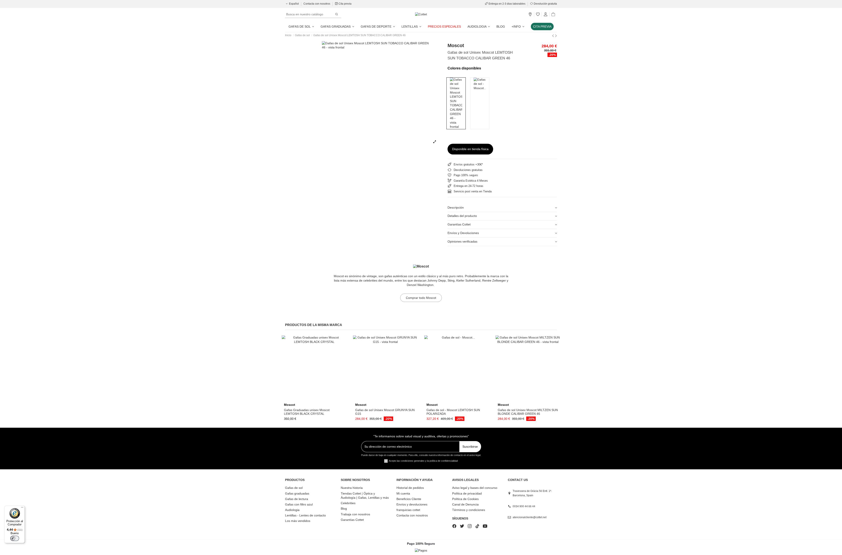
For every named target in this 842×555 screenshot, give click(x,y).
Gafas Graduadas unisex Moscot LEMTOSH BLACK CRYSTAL (307, 411)
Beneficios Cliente (408, 499)
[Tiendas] (530, 14)
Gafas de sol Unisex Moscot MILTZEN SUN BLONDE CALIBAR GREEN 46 (528, 411)
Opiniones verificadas (462, 241)
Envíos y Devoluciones (463, 233)
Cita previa (344, 3)
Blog (344, 508)
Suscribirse (470, 446)
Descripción (456, 207)
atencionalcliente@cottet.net (529, 517)
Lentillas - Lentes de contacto (305, 515)
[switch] (14, 538)
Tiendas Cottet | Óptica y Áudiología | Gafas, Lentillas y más (365, 496)
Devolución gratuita (545, 3)
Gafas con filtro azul (299, 504)
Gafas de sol (294, 487)
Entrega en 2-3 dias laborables (507, 3)
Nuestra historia (352, 487)
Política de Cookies (465, 499)
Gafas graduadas (297, 493)
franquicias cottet (408, 510)
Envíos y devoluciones (411, 504)
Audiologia (292, 510)
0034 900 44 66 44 (524, 506)
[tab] (502, 208)
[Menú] (22, 508)
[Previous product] (553, 35)
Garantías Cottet (459, 224)
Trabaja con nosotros (355, 514)
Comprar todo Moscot (421, 298)
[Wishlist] (538, 14)
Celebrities (348, 503)
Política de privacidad (467, 493)
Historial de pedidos (410, 487)
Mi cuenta (403, 493)
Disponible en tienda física (470, 149)
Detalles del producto (462, 216)
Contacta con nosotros (317, 3)
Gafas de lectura (296, 499)
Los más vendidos (297, 521)
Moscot (456, 45)
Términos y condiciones (468, 510)
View (314, 399)
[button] (518, 26)
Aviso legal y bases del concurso (474, 487)
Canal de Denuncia (465, 504)
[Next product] (556, 35)
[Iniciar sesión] (545, 14)
